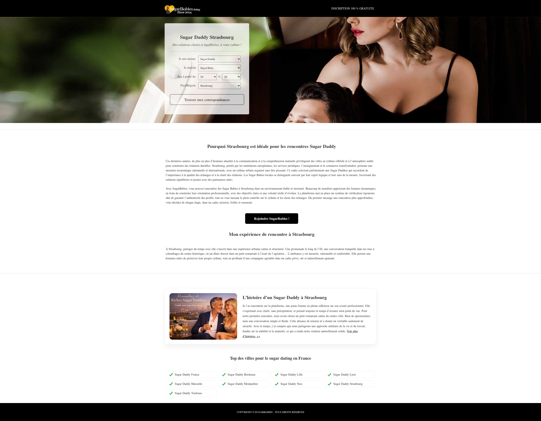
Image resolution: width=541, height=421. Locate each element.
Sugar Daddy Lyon (344, 374)
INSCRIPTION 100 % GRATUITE (352, 8)
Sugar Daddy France (187, 374)
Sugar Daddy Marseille (188, 384)
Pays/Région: (188, 85)
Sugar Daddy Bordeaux (241, 374)
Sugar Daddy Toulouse (188, 393)
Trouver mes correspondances (207, 99)
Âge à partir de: (186, 76)
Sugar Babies (198, 10)
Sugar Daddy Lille (291, 374)
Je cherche (190, 68)
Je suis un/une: (187, 59)
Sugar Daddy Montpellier (243, 384)
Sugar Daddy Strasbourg (348, 384)
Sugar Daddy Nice (291, 384)
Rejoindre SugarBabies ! (271, 218)
